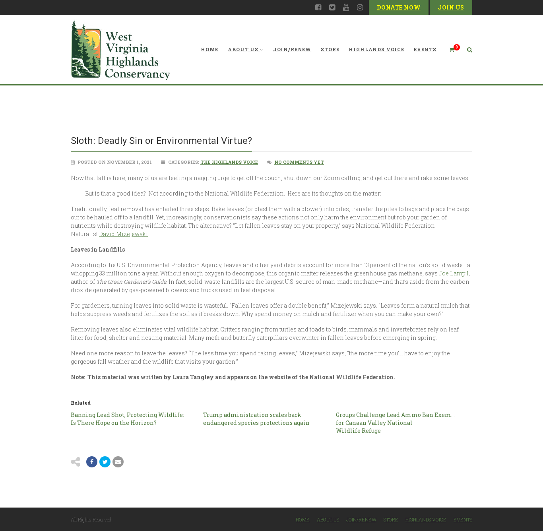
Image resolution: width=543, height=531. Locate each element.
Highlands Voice (376, 49)
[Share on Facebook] (91, 461)
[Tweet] (105, 461)
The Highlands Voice (229, 162)
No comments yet (299, 162)
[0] (448, 49)
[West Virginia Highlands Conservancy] (120, 49)
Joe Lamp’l (454, 273)
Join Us (451, 7)
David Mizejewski (123, 234)
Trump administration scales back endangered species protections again (257, 418)
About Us (243, 49)
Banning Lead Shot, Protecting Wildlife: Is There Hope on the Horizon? (127, 418)
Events (425, 49)
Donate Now (399, 7)
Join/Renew (292, 49)
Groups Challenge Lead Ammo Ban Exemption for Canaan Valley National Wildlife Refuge (401, 422)
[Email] (118, 461)
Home (209, 49)
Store (330, 49)
